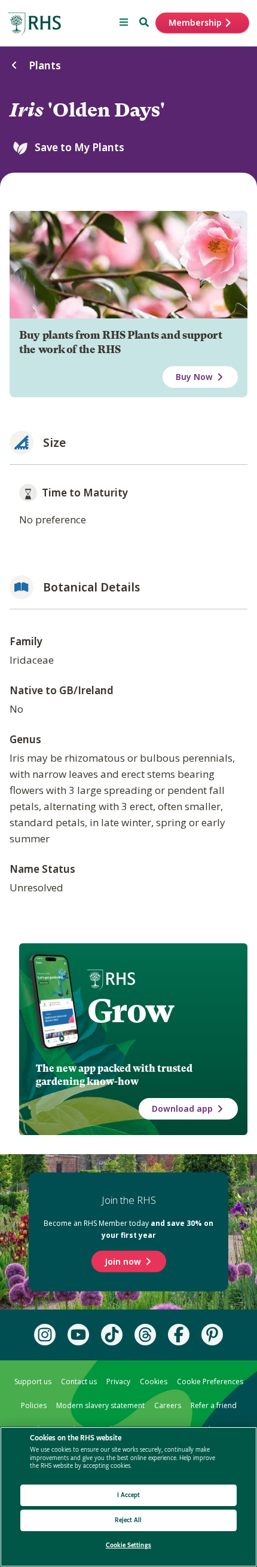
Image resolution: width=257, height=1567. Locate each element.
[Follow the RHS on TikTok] (112, 1334)
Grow (130, 1011)
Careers (167, 1405)
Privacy (118, 1381)
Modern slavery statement (100, 1405)
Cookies (153, 1381)
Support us (32, 1381)
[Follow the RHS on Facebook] (178, 1334)
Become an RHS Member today (128, 1229)
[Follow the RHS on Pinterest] (212, 1334)
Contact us (79, 1381)
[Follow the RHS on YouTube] (78, 1334)
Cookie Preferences (210, 1381)
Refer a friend (214, 1405)
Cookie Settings (128, 1545)
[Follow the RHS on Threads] (145, 1334)
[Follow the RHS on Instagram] (45, 1334)
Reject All (128, 1520)
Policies (34, 1405)
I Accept (128, 1495)
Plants (45, 65)
